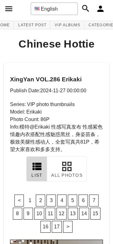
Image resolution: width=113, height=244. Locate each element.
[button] (54, 9)
